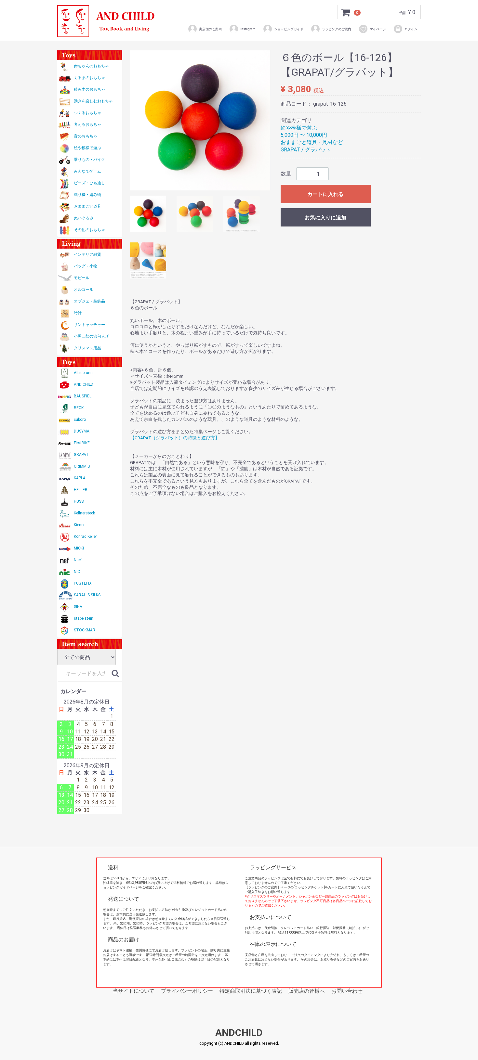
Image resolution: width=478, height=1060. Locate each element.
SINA (78, 606)
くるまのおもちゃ (89, 77)
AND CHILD (83, 384)
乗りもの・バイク (89, 159)
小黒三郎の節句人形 (91, 336)
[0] (346, 12)
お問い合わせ (347, 991)
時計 (78, 313)
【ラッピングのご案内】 (263, 887)
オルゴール (83, 289)
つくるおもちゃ (87, 112)
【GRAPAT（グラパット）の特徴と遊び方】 (174, 437)
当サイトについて (133, 991)
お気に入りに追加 (325, 217)
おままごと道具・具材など (312, 142)
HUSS (79, 501)
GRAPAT (81, 454)
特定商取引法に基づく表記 (250, 991)
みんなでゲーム (87, 171)
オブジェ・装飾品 (89, 301)
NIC (77, 571)
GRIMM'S (82, 466)
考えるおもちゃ (87, 124)
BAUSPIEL (82, 396)
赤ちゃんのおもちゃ (91, 66)
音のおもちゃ (85, 136)
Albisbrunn (83, 372)
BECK (79, 408)
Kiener (79, 525)
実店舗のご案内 (210, 29)
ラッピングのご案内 (336, 29)
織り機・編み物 (87, 194)
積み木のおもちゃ (89, 89)
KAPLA (80, 478)
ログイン (411, 29)
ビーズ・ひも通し (89, 183)
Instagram (248, 29)
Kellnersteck (84, 513)
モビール (81, 278)
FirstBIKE (82, 443)
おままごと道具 (87, 206)
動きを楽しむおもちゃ (93, 101)
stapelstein (83, 618)
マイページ (378, 29)
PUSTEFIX (83, 583)
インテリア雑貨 (87, 254)
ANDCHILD (239, 1033)
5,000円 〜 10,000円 (304, 135)
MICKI (79, 548)
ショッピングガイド (288, 29)
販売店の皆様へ (306, 991)
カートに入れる (325, 194)
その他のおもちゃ (89, 229)
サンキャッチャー (89, 324)
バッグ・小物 (85, 266)
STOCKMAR (84, 630)
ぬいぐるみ (83, 218)
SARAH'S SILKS (87, 595)
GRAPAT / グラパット (306, 150)
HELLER (80, 489)
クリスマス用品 (87, 348)
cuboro (80, 419)
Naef (78, 560)
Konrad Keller (85, 536)
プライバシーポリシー (187, 991)
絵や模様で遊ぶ (87, 148)
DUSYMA (81, 431)
